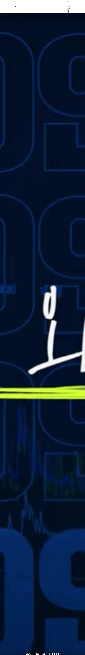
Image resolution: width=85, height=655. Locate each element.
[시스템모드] (68, 12)
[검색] (68, 10)
